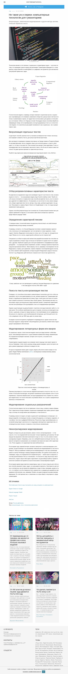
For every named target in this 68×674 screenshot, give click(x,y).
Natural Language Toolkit (15, 492)
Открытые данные (40, 658)
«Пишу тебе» (38, 643)
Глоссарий (56, 646)
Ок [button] (43, 671)
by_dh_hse (56, 632)
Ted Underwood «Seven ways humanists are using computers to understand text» (31, 485)
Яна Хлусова (40, 614)
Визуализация (49, 644)
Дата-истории (42, 648)
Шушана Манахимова (17, 620)
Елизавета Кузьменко (17, 568)
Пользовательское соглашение (12, 635)
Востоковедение (44, 646)
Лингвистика (51, 652)
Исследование (44, 650)
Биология (42, 644)
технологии (27, 505)
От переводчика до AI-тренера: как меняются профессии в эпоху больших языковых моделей (19, 540)
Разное (60, 661)
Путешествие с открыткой (50, 661)
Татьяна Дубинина (18, 503)
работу (31, 351)
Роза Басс (39, 564)
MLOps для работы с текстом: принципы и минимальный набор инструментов (44, 539)
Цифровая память (48, 665)
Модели (58, 652)
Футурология (38, 665)
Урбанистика (51, 663)
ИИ (42, 632)
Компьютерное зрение (41, 652)
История (51, 650)
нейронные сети (48, 632)
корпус (50, 634)
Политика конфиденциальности (12, 634)
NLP (10, 11)
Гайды (51, 646)
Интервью (49, 648)
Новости (56, 654)
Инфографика (57, 648)
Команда (6, 632)
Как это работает (58, 650)
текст (22, 505)
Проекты (48, 660)
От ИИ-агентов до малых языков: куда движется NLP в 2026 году (20, 591)
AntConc (11, 499)
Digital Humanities (48, 643)
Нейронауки (50, 654)
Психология (58, 660)
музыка (40, 635)
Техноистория (43, 663)
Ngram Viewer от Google (16, 488)
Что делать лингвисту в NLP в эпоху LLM (46, 590)
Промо (52, 660)
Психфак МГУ (39, 661)
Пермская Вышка (50, 658)
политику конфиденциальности (32, 672)
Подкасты (42, 660)
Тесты (37, 663)
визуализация (16, 505)
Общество (49, 656)
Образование (42, 656)
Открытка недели (57, 656)
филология (34, 505)
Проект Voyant (13, 496)
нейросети (38, 632)
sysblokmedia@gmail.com (10, 644)
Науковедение (42, 654)
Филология (58, 663)
